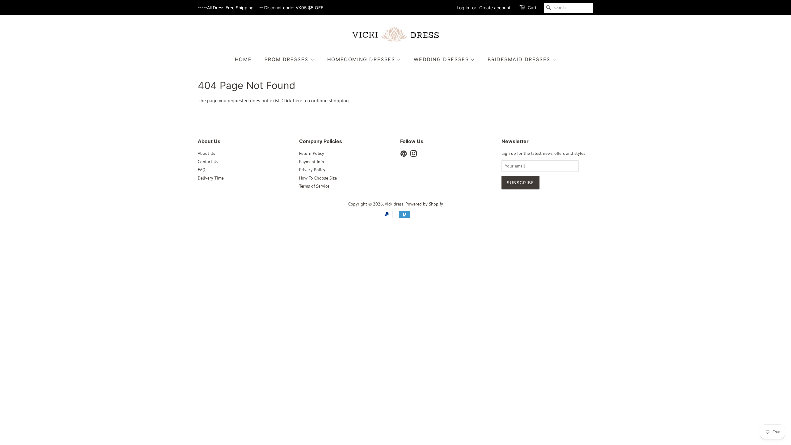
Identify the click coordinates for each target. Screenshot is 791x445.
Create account (494, 7)
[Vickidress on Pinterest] (403, 155)
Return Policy (311, 153)
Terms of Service (314, 186)
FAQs (202, 169)
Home (243, 59)
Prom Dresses (287, 59)
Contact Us (208, 161)
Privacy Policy (312, 169)
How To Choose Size (318, 178)
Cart (532, 7)
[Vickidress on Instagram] (413, 155)
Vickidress (394, 204)
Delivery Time (211, 178)
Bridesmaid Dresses (520, 59)
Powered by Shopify (424, 204)
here (297, 100)
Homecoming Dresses (362, 59)
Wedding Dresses (442, 59)
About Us (206, 153)
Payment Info (311, 161)
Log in (463, 7)
